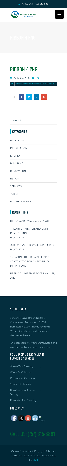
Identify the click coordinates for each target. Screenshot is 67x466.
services (16, 186)
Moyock (27, 335)
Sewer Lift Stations (20, 384)
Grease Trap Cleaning (21, 366)
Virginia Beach (27, 318)
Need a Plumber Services (27, 273)
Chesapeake (17, 322)
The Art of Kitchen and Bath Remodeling (29, 231)
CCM (35, 460)
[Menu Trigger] (59, 14)
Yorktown (44, 326)
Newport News (30, 326)
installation (18, 148)
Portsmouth (31, 322)
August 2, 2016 (21, 78)
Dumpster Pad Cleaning (23, 400)
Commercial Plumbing (22, 378)
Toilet (14, 194)
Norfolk (40, 318)
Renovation (18, 171)
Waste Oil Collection (21, 372)
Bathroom (17, 140)
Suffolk (43, 322)
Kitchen (15, 155)
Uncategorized (20, 201)
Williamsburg (17, 331)
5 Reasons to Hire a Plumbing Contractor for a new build (29, 259)
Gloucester (16, 335)
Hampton (15, 326)
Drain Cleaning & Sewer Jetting (23, 392)
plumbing (16, 163)
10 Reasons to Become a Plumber (32, 245)
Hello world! (19, 221)
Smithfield (31, 331)
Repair (14, 178)
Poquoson (43, 331)
